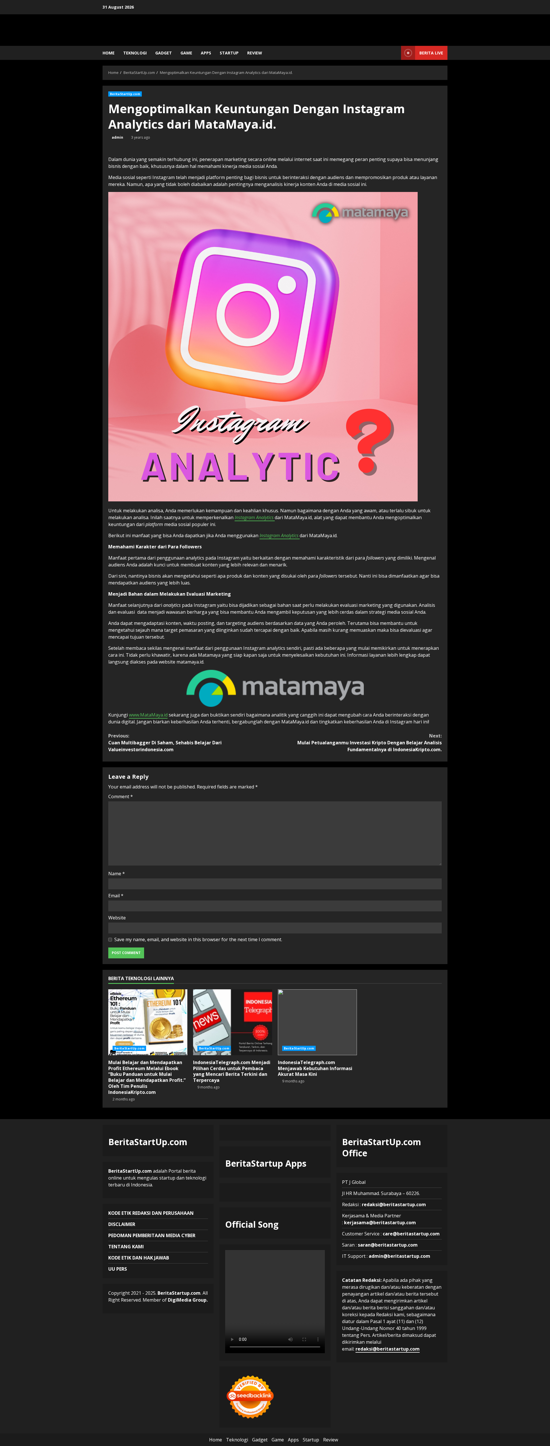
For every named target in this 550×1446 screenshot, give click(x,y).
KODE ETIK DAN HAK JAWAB (138, 1258)
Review (254, 53)
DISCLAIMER (121, 1224)
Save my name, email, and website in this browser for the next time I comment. (198, 939)
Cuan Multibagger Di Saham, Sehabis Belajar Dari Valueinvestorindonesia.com (165, 743)
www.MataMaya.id (148, 715)
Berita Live (431, 53)
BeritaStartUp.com (125, 94)
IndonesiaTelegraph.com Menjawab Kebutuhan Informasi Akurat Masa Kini (317, 1022)
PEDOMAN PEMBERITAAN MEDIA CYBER (151, 1235)
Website (117, 918)
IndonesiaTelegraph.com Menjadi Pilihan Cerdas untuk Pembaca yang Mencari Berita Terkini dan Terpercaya (232, 1022)
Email (115, 895)
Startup (229, 53)
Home (109, 53)
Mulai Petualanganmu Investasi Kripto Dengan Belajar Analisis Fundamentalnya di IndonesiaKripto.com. (369, 743)
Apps (206, 53)
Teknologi (135, 53)
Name (116, 873)
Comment (120, 796)
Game (186, 53)
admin (117, 137)
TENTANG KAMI (126, 1246)
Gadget (163, 53)
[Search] (395, 53)
